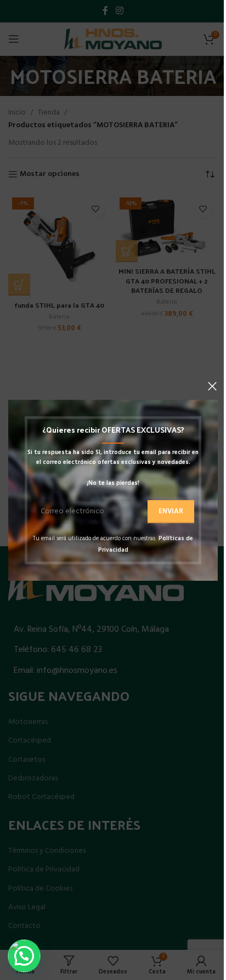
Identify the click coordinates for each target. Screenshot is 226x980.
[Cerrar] (212, 386)
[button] (24, 955)
